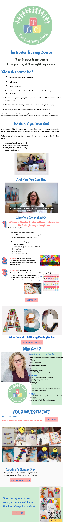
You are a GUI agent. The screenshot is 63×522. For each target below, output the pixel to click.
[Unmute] (9, 211)
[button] (31, 164)
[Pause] (7, 211)
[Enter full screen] (56, 211)
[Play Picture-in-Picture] (54, 211)
